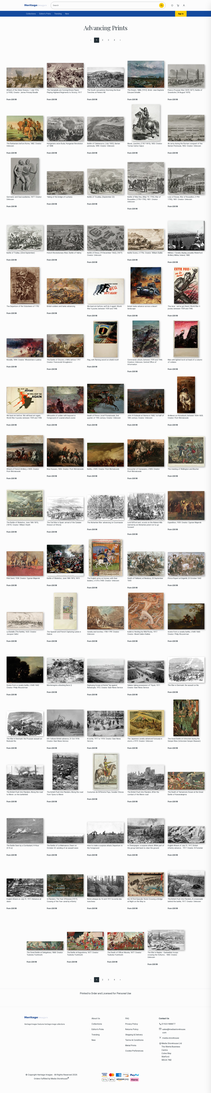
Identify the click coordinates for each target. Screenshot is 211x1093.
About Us (96, 1018)
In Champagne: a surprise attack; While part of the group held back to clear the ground (145, 847)
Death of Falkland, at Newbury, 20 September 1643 (145, 579)
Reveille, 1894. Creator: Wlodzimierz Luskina (24, 360)
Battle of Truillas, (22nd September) (21, 253)
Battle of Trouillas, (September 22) (101, 197)
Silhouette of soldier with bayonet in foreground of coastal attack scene (61, 417)
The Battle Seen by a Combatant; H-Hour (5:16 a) (23, 847)
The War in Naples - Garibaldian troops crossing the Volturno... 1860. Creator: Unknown (163, 955)
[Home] (35, 5)
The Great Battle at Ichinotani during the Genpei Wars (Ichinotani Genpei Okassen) (184, 740)
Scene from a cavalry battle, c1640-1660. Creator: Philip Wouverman (184, 633)
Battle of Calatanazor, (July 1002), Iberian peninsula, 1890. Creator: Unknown (103, 145)
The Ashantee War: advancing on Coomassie (105, 523)
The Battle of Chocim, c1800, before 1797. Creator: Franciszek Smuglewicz (64, 361)
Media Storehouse (59, 1078)
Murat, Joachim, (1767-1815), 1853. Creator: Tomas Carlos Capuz (144, 145)
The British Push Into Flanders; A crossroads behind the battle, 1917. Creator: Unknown (185, 900)
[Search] (161, 5)
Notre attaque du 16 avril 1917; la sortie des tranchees (104, 900)
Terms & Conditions (134, 1040)
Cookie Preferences (134, 1051)
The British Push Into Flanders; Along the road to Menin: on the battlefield (25, 793)
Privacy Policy (131, 1024)
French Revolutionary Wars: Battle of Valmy (64, 253)
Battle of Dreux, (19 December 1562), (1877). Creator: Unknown (105, 254)
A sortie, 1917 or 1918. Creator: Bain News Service (104, 740)
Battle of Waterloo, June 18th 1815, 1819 (63, 578)
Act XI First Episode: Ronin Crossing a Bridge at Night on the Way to (145, 900)
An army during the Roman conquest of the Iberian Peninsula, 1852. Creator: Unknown (185, 145)
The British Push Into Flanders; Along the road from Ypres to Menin (65, 793)
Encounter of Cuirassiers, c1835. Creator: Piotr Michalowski (143, 470)
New (67, 14)
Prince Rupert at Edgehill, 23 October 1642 (184, 578)
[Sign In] (184, 5)
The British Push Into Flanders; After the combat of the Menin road (143, 793)
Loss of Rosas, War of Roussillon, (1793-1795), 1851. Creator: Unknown (184, 198)
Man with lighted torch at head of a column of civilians (185, 361)
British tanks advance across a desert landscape (142, 307)
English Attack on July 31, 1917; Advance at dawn (24, 900)
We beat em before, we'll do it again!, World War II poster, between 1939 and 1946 (104, 307)
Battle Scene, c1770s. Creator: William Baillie (145, 253)
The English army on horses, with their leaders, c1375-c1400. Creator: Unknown (103, 579)
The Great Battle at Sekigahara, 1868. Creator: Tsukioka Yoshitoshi (45, 954)
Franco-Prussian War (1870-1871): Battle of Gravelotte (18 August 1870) (185, 91)
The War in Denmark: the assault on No (183, 685)
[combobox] (105, 5)
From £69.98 (12, 100)
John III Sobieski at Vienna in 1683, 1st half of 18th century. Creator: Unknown (145, 417)
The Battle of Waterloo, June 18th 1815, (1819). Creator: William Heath (22, 524)
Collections (31, 14)
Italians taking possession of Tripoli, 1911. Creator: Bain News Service (143, 686)
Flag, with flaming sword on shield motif (103, 360)
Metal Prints (130, 1045)
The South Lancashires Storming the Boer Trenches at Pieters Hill (104, 91)
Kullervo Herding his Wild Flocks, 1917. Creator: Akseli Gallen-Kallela (142, 633)
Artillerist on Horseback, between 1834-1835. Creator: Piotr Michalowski (185, 417)
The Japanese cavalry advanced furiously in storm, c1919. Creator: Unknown (144, 740)
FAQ (127, 1018)
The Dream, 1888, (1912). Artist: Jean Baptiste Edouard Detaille (145, 91)
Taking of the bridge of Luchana (59, 197)
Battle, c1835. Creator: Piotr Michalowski (103, 469)
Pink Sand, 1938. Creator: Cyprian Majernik (23, 578)
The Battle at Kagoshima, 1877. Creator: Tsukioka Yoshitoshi (83, 954)
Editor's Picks (45, 14)
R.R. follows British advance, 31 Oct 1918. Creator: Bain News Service (63, 740)
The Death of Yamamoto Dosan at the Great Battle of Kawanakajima (185, 793)
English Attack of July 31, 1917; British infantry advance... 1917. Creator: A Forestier (185, 847)
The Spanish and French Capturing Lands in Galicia (64, 633)
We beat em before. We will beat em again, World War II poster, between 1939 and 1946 (24, 417)
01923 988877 (168, 1024)
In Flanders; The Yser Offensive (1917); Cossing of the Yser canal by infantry (62, 900)
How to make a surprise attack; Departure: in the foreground (104, 847)
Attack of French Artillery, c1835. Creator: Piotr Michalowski (23, 470)
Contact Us (164, 1018)
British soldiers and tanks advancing (61, 306)
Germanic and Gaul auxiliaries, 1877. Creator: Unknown (24, 198)
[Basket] (178, 5)
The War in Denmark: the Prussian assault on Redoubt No (24, 740)
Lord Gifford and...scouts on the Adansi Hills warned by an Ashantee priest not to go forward (144, 525)
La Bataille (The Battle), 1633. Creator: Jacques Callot (22, 633)
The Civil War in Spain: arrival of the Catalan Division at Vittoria (64, 524)
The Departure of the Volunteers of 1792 (23, 306)
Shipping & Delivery (134, 1034)
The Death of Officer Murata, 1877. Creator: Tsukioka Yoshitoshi (124, 954)
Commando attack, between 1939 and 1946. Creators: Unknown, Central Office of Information (145, 362)
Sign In (181, 14)
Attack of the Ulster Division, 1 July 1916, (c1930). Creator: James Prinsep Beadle (23, 91)
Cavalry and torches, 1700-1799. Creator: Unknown (103, 633)
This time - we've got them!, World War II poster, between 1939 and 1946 (184, 307)
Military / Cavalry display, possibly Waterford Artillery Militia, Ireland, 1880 (185, 254)
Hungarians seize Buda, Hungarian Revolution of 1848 (65, 145)
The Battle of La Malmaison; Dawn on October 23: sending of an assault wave (62, 847)
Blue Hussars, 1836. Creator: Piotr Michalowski (65, 469)
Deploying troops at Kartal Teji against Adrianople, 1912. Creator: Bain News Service (105, 686)
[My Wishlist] (172, 5)
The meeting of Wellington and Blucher (183, 469)
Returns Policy (131, 1029)
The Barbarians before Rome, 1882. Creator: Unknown (24, 145)
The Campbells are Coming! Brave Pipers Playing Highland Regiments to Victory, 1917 (64, 91)
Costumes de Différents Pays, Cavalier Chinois (105, 792)
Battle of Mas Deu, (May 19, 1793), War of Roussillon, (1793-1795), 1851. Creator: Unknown (144, 199)
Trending (58, 14)
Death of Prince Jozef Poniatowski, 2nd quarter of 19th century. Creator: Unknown (104, 417)
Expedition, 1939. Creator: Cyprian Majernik (184, 523)
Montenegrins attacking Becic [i (59, 685)
